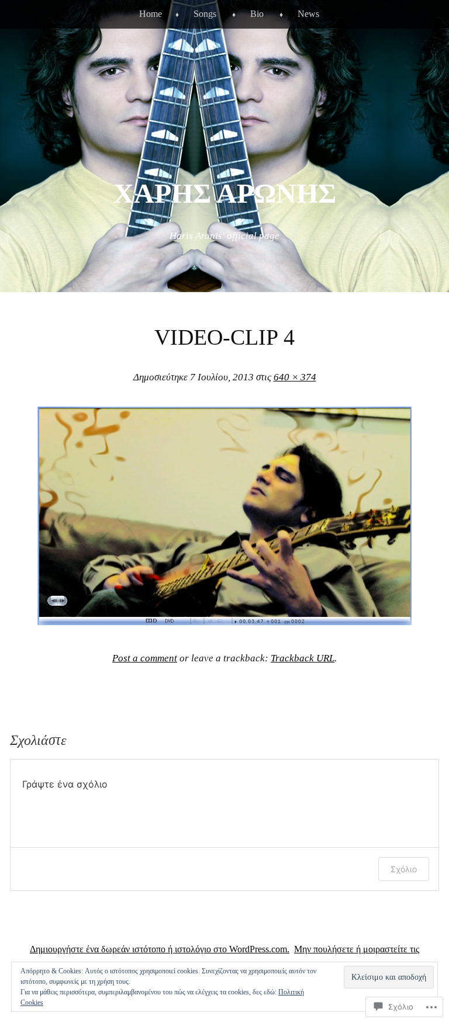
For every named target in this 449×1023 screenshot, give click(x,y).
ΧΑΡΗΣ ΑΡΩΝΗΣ (224, 193)
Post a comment (144, 658)
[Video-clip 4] (224, 621)
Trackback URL (302, 658)
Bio (257, 14)
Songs (205, 14)
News (308, 14)
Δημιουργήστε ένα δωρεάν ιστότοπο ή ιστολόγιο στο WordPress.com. (159, 949)
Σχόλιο (404, 869)
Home (150, 14)
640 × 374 (295, 377)
